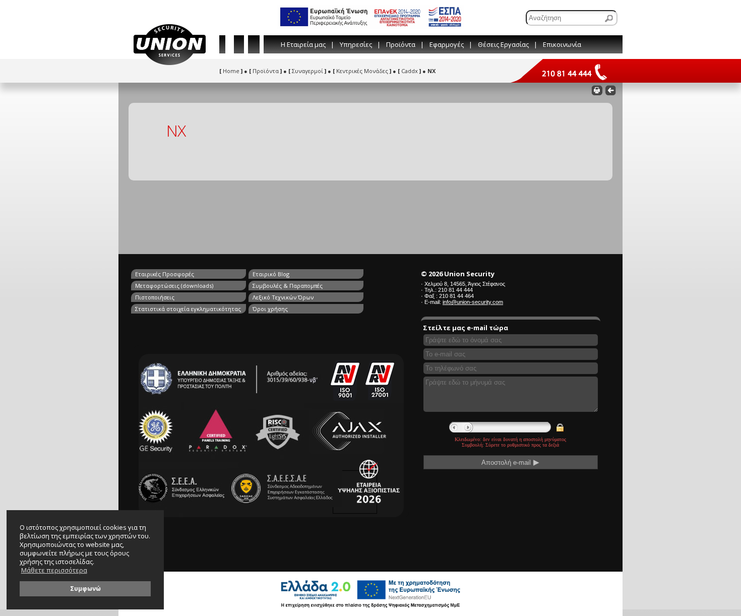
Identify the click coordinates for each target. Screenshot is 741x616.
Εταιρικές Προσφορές (164, 274)
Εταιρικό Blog (271, 274)
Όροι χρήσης (270, 309)
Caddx (409, 71)
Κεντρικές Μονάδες (362, 71)
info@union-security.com (473, 302)
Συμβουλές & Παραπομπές (288, 285)
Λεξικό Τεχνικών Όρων (283, 297)
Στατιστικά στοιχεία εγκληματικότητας (188, 309)
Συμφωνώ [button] (85, 588)
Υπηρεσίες (356, 44)
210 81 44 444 (455, 290)
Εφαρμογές (446, 44)
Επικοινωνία (562, 44)
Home (230, 71)
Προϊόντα (400, 44)
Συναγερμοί (307, 71)
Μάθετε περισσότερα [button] (54, 570)
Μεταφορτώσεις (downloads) (174, 285)
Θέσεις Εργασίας (503, 44)
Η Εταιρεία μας (303, 44)
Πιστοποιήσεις (154, 297)
